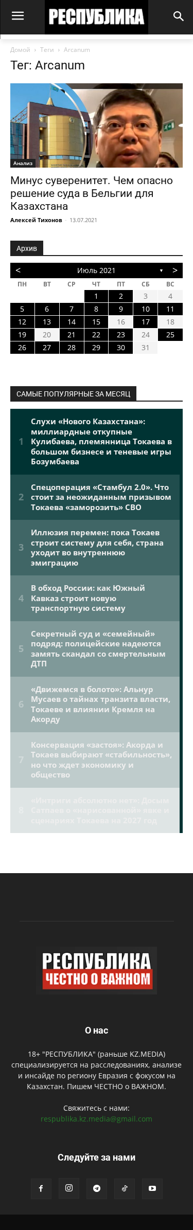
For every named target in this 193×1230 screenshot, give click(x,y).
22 (96, 334)
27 (47, 347)
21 (71, 334)
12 (22, 322)
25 (170, 334)
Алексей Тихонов (36, 220)
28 (71, 347)
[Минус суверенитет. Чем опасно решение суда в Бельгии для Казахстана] (96, 125)
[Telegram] (96, 1189)
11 (170, 309)
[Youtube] (152, 1189)
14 (71, 322)
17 (146, 322)
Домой (20, 49)
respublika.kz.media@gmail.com (96, 1119)
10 (146, 309)
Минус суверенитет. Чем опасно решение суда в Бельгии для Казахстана (91, 193)
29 (96, 347)
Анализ (22, 163)
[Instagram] (69, 1188)
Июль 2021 (96, 270)
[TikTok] (124, 1189)
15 (96, 322)
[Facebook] (41, 1189)
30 (121, 347)
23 (121, 334)
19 (22, 334)
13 (47, 322)
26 (22, 347)
